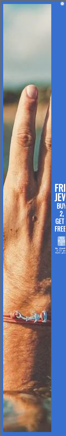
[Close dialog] (62, 3)
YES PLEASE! (61, 241)
